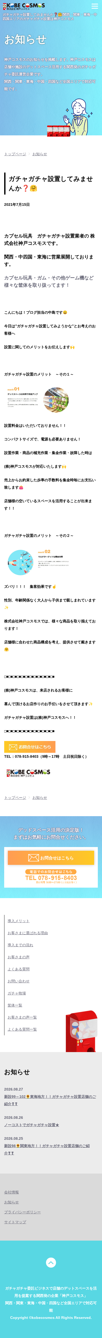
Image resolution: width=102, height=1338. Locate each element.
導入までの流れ (20, 945)
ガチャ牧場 (17, 993)
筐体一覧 (15, 1005)
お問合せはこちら (57, 858)
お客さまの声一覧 (22, 1017)
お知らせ (11, 1202)
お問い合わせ (19, 981)
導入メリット (19, 921)
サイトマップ (15, 1222)
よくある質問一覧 (22, 1029)
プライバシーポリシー (22, 1212)
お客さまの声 (19, 957)
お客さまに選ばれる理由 (28, 933)
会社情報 (11, 1192)
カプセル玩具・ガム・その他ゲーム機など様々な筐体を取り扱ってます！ (49, 281)
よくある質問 (19, 969)
